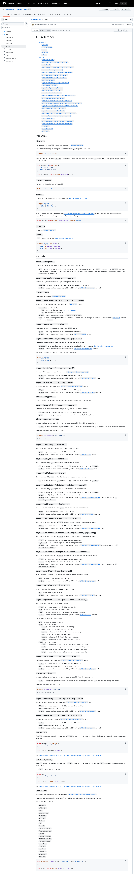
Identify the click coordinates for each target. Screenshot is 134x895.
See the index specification (77, 198)
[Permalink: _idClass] (34, 141)
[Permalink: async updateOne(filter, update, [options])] (34, 715)
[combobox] (15, 27)
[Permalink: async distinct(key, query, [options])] (34, 405)
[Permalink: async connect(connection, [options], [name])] (34, 300)
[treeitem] (13, 46)
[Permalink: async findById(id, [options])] (34, 459)
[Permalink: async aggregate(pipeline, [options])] (34, 278)
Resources (31, 3)
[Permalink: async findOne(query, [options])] (34, 504)
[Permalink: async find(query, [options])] (34, 444)
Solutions (20, 3)
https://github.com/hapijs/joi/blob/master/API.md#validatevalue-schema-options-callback (70, 755)
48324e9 (114, 24)
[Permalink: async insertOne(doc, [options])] (34, 585)
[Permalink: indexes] (34, 194)
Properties (42, 42)
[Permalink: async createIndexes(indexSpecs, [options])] (34, 338)
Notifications (105, 9)
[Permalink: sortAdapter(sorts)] (34, 673)
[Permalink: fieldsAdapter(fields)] (34, 419)
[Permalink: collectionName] (34, 180)
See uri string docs (69, 310)
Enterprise (54, 3)
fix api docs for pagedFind (48, 24)
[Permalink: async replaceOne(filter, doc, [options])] (34, 656)
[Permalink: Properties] (34, 136)
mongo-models (20, 9)
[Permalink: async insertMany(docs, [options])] (34, 571)
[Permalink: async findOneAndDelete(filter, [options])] (34, 518)
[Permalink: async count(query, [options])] (34, 324)
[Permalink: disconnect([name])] (34, 397)
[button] (126, 153)
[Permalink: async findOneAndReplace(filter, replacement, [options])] (34, 533)
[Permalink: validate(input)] (34, 759)
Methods (41, 57)
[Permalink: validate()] (34, 732)
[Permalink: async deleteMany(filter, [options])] (34, 368)
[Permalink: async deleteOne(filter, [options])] (34, 382)
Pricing (64, 3)
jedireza (8, 9)
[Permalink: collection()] (34, 292)
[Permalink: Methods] (34, 256)
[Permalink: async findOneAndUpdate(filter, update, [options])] (34, 552)
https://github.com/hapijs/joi (64, 238)
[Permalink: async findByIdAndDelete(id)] (34, 473)
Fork (115, 9)
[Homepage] (4, 3)
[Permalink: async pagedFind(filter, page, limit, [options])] (34, 599)
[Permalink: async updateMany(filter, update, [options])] (34, 698)
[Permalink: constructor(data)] (34, 262)
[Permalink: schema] (34, 234)
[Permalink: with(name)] (34, 790)
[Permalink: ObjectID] (34, 226)
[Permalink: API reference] (34, 37)
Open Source (43, 3)
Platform (11, 3)
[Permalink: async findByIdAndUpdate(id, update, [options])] (34, 485)
